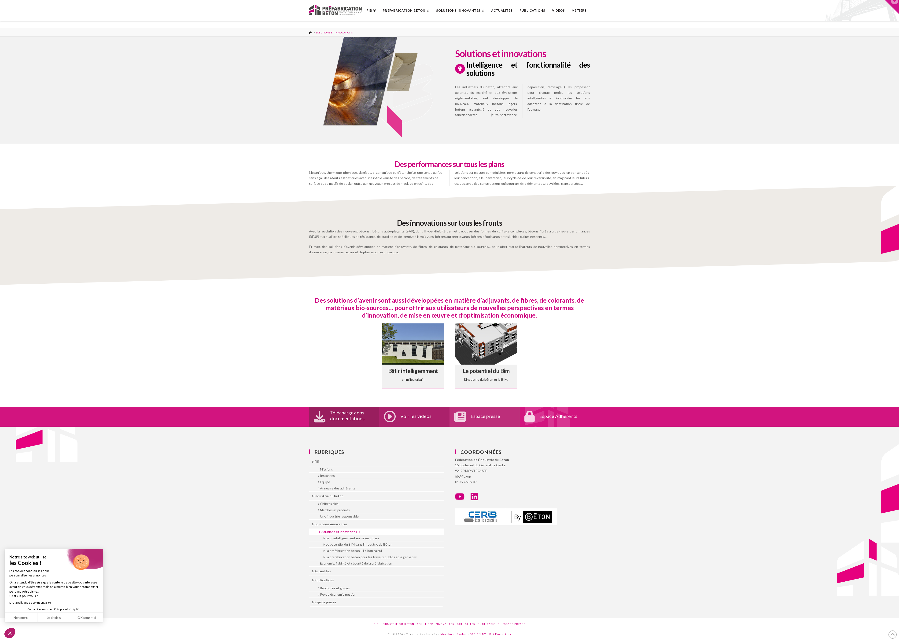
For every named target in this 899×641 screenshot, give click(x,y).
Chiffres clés (329, 504)
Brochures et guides (335, 588)
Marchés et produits (335, 510)
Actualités (322, 571)
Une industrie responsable (339, 516)
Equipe (325, 482)
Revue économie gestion (338, 594)
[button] (892, 7)
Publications (324, 580)
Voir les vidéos (415, 416)
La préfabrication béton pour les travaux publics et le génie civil (371, 557)
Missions (326, 469)
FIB (316, 462)
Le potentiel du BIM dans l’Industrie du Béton (359, 544)
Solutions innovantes (330, 524)
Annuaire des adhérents (337, 488)
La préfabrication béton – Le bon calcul (354, 551)
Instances (327, 476)
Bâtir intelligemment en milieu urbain (352, 538)
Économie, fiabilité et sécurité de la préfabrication (356, 563)
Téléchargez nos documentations (347, 415)
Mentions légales (453, 634)
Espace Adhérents (558, 416)
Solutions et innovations (339, 532)
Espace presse (485, 416)
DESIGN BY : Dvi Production (490, 634)
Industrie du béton (328, 496)
